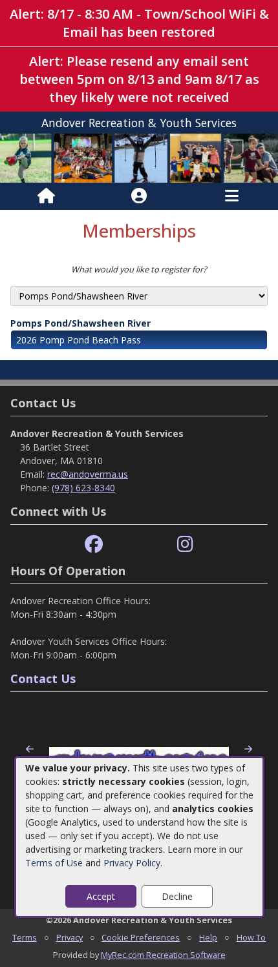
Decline (177, 896)
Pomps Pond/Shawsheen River (80, 323)
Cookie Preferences (141, 937)
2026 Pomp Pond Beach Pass (78, 340)
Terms (24, 937)
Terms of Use (54, 863)
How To (251, 937)
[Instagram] (185, 544)
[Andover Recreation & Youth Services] (139, 157)
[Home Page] (46, 196)
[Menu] (232, 196)
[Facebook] (94, 544)
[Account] (139, 196)
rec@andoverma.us (87, 474)
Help (208, 937)
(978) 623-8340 (83, 488)
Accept (101, 896)
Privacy (69, 937)
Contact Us (43, 678)
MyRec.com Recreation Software (163, 955)
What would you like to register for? (139, 269)
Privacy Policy (131, 863)
